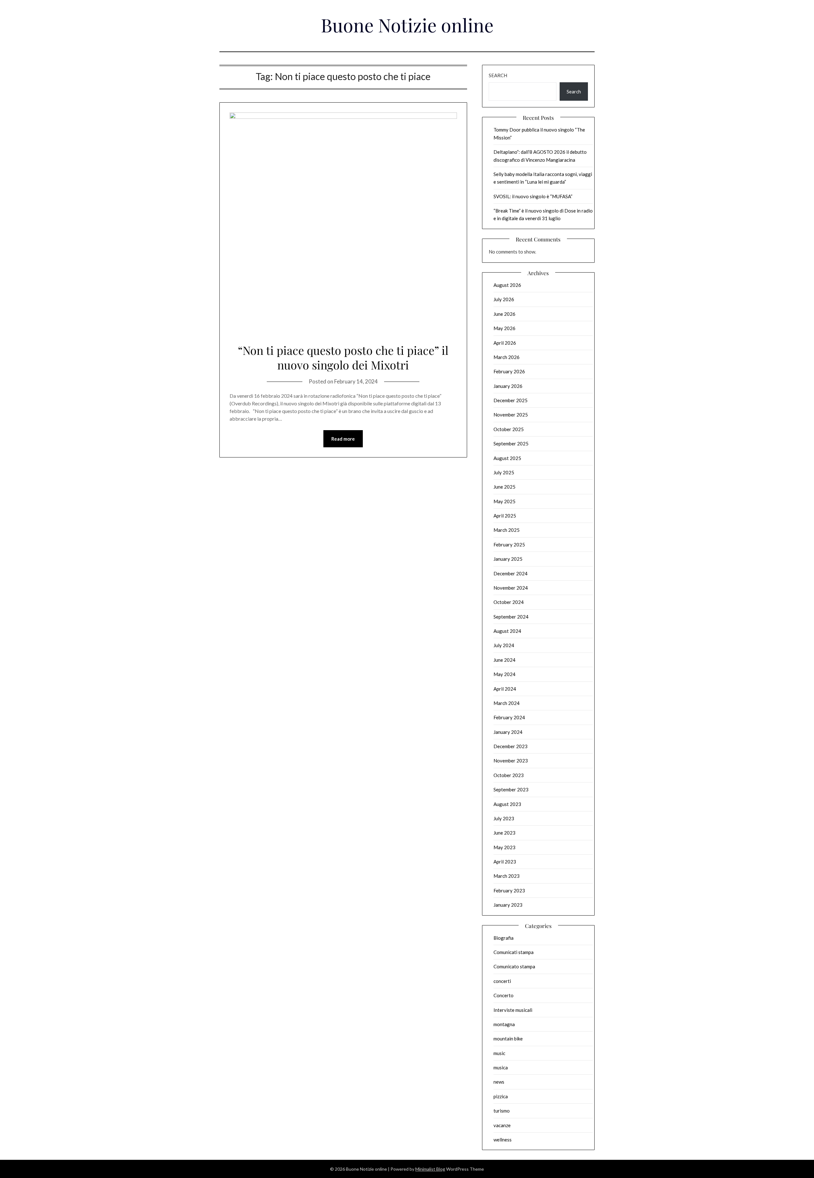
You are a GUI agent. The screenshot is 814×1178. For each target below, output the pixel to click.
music (499, 1053)
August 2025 (507, 458)
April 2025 (504, 515)
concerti (502, 981)
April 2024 (504, 689)
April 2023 (504, 861)
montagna (504, 1024)
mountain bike (508, 1038)
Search (498, 75)
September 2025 (510, 443)
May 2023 (504, 847)
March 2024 (506, 703)
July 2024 (503, 645)
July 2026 (503, 299)
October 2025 (508, 429)
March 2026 (506, 357)
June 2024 (504, 660)
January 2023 (507, 905)
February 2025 (509, 544)
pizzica (500, 1096)
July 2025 (503, 472)
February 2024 (509, 717)
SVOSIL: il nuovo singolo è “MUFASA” (532, 196)
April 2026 (504, 343)
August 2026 (507, 285)
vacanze (502, 1125)
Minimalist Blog (430, 1169)
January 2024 (507, 732)
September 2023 (510, 789)
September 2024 (510, 616)
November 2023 (510, 760)
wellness (502, 1139)
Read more (343, 439)
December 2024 (510, 573)
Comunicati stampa (513, 952)
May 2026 (504, 328)
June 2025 (504, 487)
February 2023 (509, 890)
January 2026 (507, 386)
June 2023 (504, 833)
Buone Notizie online (407, 24)
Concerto (503, 995)
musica (500, 1067)
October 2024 (508, 602)
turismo (501, 1111)
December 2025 (510, 400)
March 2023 (506, 876)
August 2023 (507, 804)
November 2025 (510, 414)
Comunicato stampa (514, 966)
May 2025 (504, 501)
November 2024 (510, 588)
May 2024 (504, 674)
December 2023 (510, 746)
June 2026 (504, 314)
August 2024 (507, 631)
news (498, 1082)
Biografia (503, 938)
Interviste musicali (512, 1010)
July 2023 (503, 818)
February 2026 (509, 371)
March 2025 (506, 530)
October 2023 (508, 775)
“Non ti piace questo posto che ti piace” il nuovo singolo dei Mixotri (343, 357)
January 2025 (507, 559)
